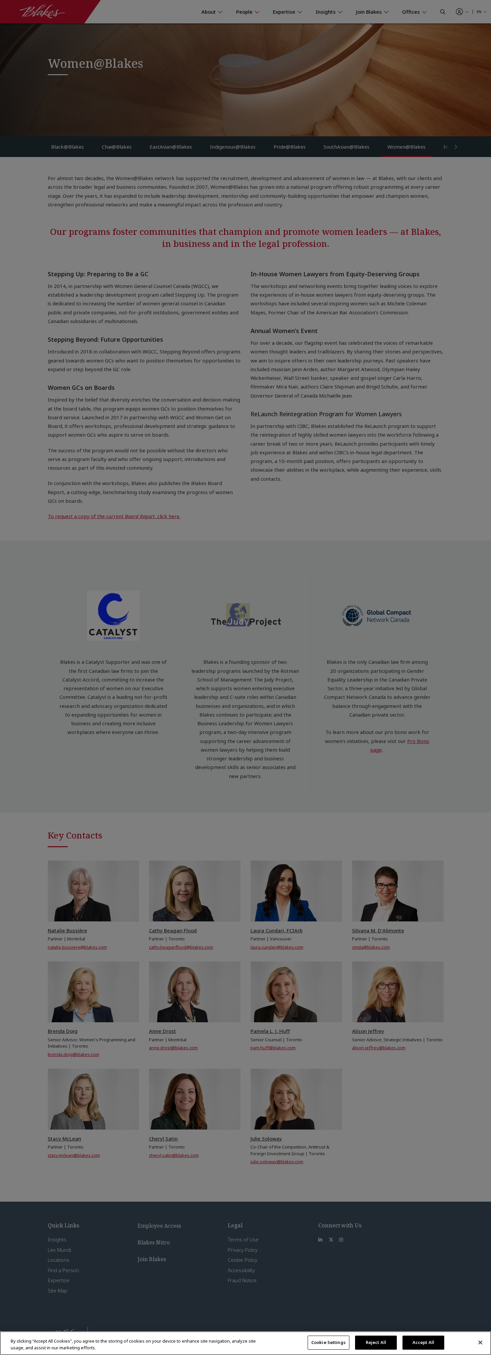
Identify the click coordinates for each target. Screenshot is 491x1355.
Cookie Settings (328, 1342)
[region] (245, 1343)
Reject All (376, 1342)
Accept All (423, 1342)
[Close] (480, 1342)
